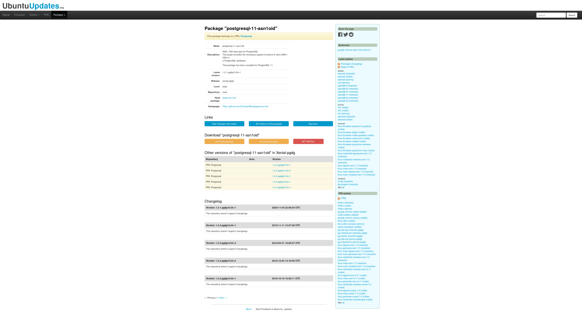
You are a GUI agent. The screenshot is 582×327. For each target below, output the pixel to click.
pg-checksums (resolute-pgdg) (352, 232)
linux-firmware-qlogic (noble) (351, 132)
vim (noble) (343, 107)
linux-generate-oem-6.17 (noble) (353, 281)
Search (572, 15)
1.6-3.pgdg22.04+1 (281, 187)
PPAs (46, 14)
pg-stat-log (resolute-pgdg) (351, 229)
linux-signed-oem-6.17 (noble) (352, 275)
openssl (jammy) (346, 79)
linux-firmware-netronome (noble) (354, 138)
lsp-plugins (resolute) (348, 184)
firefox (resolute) (346, 202)
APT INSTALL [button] (308, 141)
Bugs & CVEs (347, 66)
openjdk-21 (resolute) (348, 91)
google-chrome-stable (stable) (352, 211)
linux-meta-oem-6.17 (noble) (351, 278)
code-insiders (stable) (348, 214)
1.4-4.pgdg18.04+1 (281, 181)
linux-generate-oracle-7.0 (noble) (354, 296)
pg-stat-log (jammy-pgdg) (350, 238)
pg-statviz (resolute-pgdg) (350, 235)
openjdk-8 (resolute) (347, 85)
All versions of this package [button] (269, 123)
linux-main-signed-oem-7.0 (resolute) (355, 171)
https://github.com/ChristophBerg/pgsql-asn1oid (245, 106)
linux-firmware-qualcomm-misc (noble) (356, 150)
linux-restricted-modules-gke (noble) (355, 299)
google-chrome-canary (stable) (353, 217)
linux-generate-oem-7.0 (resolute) (354, 247)
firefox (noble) (344, 205)
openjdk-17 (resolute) (348, 94)
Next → (223, 297)
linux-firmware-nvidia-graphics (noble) (356, 135)
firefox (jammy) (345, 208)
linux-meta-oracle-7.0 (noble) (352, 293)
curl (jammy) (344, 82)
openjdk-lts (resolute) (348, 97)
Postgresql (246, 36)
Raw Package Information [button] (224, 123)
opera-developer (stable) (350, 226)
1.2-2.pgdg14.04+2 (281, 170)
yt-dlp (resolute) (345, 181)
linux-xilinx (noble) (346, 220)
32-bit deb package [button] (224, 141)
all (343, 187)
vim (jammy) (344, 113)
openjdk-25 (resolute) (348, 88)
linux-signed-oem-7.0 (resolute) (353, 165)
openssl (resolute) (346, 73)
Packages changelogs (351, 63)
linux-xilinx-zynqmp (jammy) (351, 223)
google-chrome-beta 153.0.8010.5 (354, 49)
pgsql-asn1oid (229, 97)
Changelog (19, 14)
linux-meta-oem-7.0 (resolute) (352, 168)
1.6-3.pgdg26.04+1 (281, 164)
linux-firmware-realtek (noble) (352, 141)
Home (6, 15)
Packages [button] (59, 14)
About (248, 308)
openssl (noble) (345, 76)
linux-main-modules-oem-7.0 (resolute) (356, 174)
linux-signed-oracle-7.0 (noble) (352, 290)
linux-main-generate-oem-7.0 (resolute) (357, 254)
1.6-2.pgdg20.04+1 (281, 176)
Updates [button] (33, 14)
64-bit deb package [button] (269, 141)
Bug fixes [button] (313, 123)
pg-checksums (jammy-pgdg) (352, 241)
